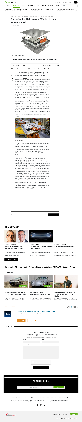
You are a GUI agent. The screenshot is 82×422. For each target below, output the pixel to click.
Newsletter (57, 2)
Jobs (66, 2)
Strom (35, 84)
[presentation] (77, 11)
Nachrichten (16, 5)
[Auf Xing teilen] (12, 80)
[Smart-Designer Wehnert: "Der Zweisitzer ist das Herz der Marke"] (66, 281)
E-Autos (25, 78)
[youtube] (37, 404)
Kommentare (16, 65)
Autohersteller (25, 16)
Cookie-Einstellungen (74, 418)
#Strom (72, 267)
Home (12, 16)
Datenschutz (66, 418)
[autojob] (72, 306)
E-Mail (24, 339)
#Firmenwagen (63, 244)
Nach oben (74, 408)
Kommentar (25, 344)
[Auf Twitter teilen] (11, 75)
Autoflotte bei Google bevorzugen (49, 65)
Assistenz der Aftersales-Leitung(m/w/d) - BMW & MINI (36, 311)
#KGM (11, 290)
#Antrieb (65, 267)
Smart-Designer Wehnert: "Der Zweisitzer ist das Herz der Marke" (64, 294)
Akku (18, 81)
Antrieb (27, 84)
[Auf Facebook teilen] (11, 72)
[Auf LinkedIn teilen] (12, 78)
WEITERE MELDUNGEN (11, 259)
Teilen (24, 65)
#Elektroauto (11, 227)
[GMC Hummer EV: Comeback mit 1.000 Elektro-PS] (41, 236)
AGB (62, 418)
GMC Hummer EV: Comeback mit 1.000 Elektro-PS (41, 247)
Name (43, 339)
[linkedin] (44, 404)
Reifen (23, 5)
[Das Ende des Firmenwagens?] (66, 236)
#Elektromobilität (21, 267)
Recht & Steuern (41, 5)
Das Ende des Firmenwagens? (64, 247)
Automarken (51, 5)
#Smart (61, 290)
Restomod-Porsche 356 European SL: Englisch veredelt (40, 293)
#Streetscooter (13, 244)
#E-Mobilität (57, 267)
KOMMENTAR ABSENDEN (41, 367)
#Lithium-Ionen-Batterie (43, 267)
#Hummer (37, 244)
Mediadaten (56, 414)
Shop (63, 2)
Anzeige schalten (32, 321)
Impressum (58, 418)
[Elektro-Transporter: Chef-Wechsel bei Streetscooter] (16, 236)
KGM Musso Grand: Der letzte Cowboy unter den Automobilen (15, 293)
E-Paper (70, 2)
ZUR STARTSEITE (53, 215)
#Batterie (31, 267)
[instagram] (41, 404)
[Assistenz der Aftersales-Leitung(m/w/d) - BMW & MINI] (7, 313)
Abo (75, 2)
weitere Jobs (21, 320)
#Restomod (37, 290)
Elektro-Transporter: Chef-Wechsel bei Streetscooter (13, 247)
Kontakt (65, 414)
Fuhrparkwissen (31, 5)
